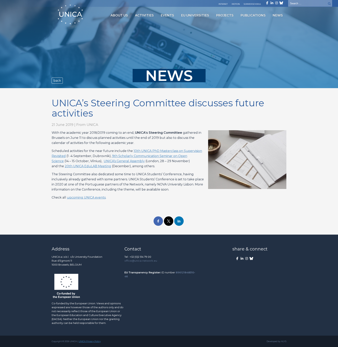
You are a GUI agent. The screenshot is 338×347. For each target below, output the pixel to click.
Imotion (236, 4)
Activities (144, 15)
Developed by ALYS (276, 341)
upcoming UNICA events (86, 197)
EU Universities (195, 15)
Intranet (223, 4)
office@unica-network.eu (140, 260)
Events (167, 15)
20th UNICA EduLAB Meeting (88, 166)
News (278, 15)
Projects (225, 15)
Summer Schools (252, 4)
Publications (253, 15)
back (57, 80)
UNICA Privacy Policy (90, 341)
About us (119, 15)
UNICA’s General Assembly (124, 161)
